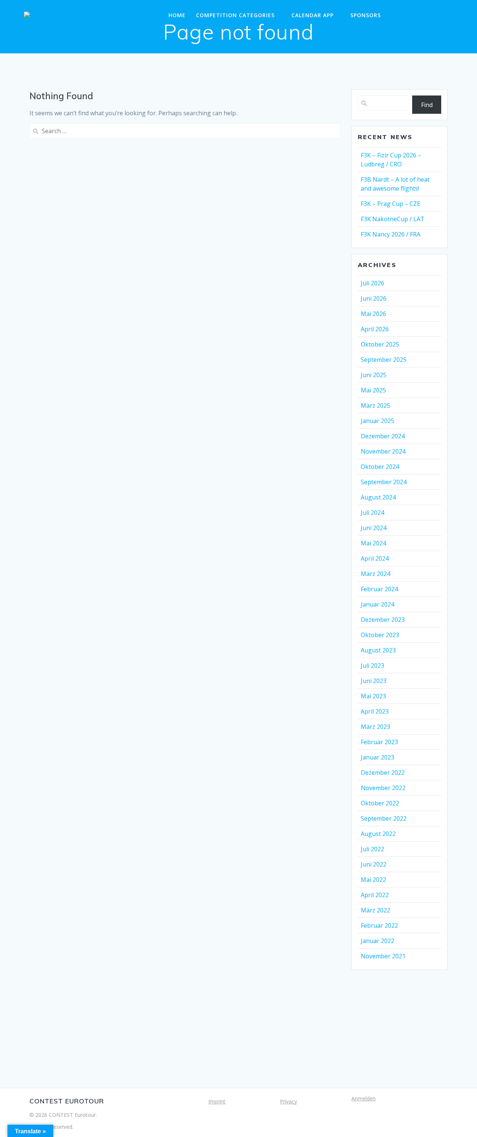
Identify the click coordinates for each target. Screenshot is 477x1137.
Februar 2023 (379, 742)
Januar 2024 (377, 604)
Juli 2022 (372, 849)
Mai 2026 (373, 314)
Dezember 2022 (383, 772)
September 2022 (384, 818)
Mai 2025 (373, 390)
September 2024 (384, 482)
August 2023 (378, 650)
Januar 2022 (377, 941)
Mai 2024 (373, 543)
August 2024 (378, 497)
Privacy (288, 1101)
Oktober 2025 (380, 344)
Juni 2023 (373, 681)
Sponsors (365, 15)
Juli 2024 (372, 512)
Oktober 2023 (380, 635)
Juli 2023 (372, 665)
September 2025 (384, 359)
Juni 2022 (373, 864)
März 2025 (375, 405)
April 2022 (375, 895)
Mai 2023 (373, 696)
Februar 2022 (379, 925)
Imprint (216, 1101)
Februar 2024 (379, 589)
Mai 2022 (373, 880)
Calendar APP (312, 15)
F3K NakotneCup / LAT (392, 219)
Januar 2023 (377, 757)
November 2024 (383, 451)
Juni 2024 (373, 528)
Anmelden (363, 1098)
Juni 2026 (373, 298)
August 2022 (378, 834)
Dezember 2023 (383, 620)
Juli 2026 (372, 283)
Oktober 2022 (380, 803)
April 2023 (375, 711)
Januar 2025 (377, 421)
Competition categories (235, 15)
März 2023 (375, 727)
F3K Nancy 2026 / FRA (390, 234)
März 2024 (375, 574)
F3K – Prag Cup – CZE (390, 204)
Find (427, 105)
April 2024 (375, 558)
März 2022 (375, 910)
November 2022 (383, 788)
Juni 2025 (373, 375)
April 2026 (375, 329)
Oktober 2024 (380, 467)
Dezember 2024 (383, 436)
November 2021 (383, 956)
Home (177, 15)
